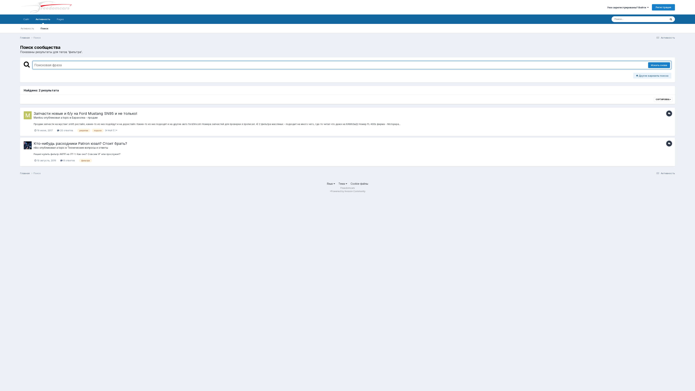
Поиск (44, 28)
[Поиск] (671, 19)
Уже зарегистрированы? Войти (627, 7)
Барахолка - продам (85, 117)
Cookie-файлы (359, 183)
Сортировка (663, 99)
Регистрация (663, 7)
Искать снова (659, 65)
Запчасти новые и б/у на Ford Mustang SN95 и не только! (85, 113)
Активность (43, 19)
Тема (342, 183)
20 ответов (66, 130)
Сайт (26, 19)
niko (36, 147)
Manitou (38, 117)
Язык (330, 183)
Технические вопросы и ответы (88, 147)
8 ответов (69, 160)
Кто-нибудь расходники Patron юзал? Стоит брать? (80, 143)
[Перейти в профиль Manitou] (28, 115)
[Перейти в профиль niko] (28, 145)
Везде (658, 19)
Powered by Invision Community (348, 191)
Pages (60, 19)
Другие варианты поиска (653, 75)
